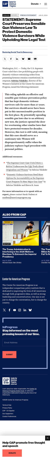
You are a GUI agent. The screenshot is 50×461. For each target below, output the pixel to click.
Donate (35, 3)
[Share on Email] (29, 58)
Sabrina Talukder (19, 80)
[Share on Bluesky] (23, 58)
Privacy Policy (7, 408)
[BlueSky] (30, 310)
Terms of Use (6, 405)
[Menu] (46, 4)
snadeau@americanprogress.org (16, 197)
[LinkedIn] (25, 310)
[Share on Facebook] (10, 58)
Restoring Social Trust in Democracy (17, 52)
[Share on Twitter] (4, 58)
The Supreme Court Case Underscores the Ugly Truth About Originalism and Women (25, 166)
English (6, 15)
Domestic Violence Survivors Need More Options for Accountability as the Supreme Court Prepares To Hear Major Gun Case (25, 178)
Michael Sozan (7, 262)
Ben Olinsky (17, 262)
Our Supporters (7, 414)
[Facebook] (9, 310)
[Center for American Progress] (5, 4)
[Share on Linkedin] (17, 58)
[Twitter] (4, 310)
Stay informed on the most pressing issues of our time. (21, 330)
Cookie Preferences (9, 416)
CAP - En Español (8, 411)
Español (14, 15)
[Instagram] (20, 310)
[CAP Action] (10, 381)
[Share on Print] (35, 58)
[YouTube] (15, 310)
